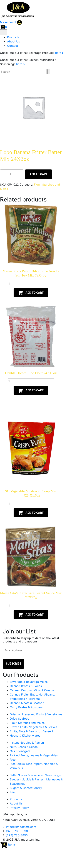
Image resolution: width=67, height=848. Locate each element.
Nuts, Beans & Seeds (24, 747)
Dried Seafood (19, 718)
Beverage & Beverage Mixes (29, 681)
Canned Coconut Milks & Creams (32, 690)
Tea (12, 792)
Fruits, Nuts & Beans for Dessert (31, 731)
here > (59, 52)
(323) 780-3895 (17, 835)
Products (13, 37)
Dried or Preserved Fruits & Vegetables (36, 714)
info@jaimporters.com (21, 827)
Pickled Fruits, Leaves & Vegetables (34, 755)
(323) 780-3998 (17, 831)
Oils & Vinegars (20, 751)
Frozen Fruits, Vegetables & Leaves (33, 727)
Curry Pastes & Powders (26, 707)
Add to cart (38, 174)
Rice (13, 759)
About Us (13, 41)
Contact (12, 45)
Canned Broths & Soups (26, 686)
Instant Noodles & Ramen (27, 742)
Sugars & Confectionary (26, 788)
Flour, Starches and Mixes (27, 723)
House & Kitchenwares (25, 735)
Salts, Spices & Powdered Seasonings (35, 775)
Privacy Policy (19, 807)
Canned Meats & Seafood (27, 703)
